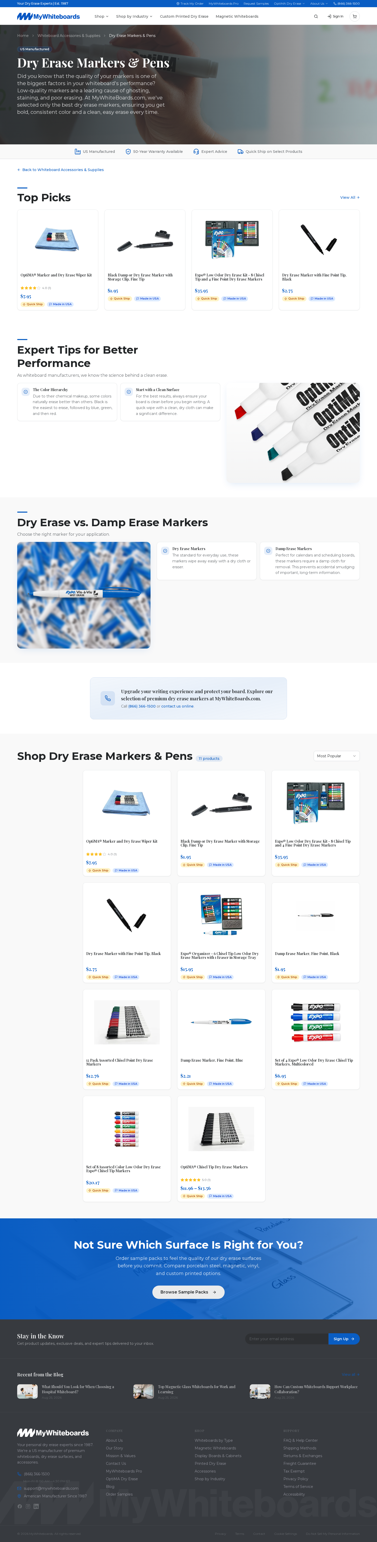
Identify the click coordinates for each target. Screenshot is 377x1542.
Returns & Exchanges (302, 1456)
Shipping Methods (299, 1448)
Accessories (205, 1471)
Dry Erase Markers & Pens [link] (132, 35)
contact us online (177, 706)
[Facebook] (19, 1506)
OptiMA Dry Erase (287, 3)
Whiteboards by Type (214, 1440)
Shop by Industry (132, 16)
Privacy (220, 1534)
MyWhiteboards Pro (224, 3)
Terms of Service (298, 1486)
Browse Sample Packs (184, 1292)
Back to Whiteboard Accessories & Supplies (63, 169)
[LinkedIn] (36, 1506)
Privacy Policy (295, 1479)
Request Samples (256, 3)
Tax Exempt (294, 1471)
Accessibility (294, 1494)
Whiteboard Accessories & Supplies (68, 35)
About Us (317, 3)
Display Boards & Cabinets (218, 1456)
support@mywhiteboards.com (51, 1488)
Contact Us (116, 1463)
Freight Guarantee (299, 1463)
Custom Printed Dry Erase (184, 16)
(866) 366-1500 (349, 3)
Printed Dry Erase (210, 1463)
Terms (239, 1534)
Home (23, 35)
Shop (99, 16)
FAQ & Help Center (300, 1440)
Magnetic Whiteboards (237, 16)
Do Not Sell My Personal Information (333, 1534)
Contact (259, 1534)
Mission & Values (120, 1456)
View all (348, 1374)
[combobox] (337, 756)
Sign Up (341, 1339)
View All (347, 197)
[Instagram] (28, 1506)
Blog (110, 1486)
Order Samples (119, 1494)
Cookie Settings (285, 1534)
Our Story (114, 1448)
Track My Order (192, 3)
